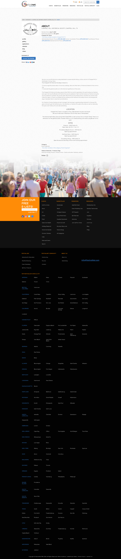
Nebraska (25, 425)
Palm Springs (37, 298)
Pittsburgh (72, 476)
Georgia (24, 346)
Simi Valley (85, 303)
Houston (60, 513)
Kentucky (25, 374)
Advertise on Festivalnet (28, 257)
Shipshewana (73, 369)
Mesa (47, 277)
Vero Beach (37, 339)
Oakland (24, 298)
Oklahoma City (38, 459)
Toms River (85, 431)
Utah (23, 523)
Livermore (72, 294)
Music (43, 208)
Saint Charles (73, 363)
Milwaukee (36, 544)
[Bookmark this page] (32, 216)
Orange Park (37, 334)
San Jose (48, 303)
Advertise (74, 219)
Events (44, 201)
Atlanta (36, 346)
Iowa (23, 352)
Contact (44, 264)
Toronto (48, 465)
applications (25, 44)
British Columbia (25, 288)
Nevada (24, 442)
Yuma (47, 281)
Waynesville (25, 420)
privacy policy (81, 556)
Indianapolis (61, 369)
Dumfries (48, 528)
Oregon (24, 471)
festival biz (80, 5)
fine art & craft (61, 222)
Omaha (48, 425)
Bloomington (37, 363)
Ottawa (36, 465)
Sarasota (84, 334)
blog (23, 49)
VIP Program (75, 212)
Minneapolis (49, 403)
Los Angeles (85, 294)
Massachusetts (26, 386)
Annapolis (36, 391)
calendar (24, 46)
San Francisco (37, 303)
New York (25, 448)
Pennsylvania (26, 476)
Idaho (24, 358)
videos (24, 51)
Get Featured (75, 215)
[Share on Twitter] (28, 62)
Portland (48, 471)
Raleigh (84, 414)
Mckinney (84, 513)
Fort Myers (73, 325)
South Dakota (24, 497)
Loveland (24, 314)
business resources (62, 226)
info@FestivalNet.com (90, 260)
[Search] (97, 2)
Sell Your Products (26, 268)
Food (43, 219)
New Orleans (49, 380)
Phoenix (60, 277)
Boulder (48, 308)
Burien (47, 538)
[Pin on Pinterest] (30, 62)
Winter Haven (61, 339)
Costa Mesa (37, 294)
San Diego (24, 303)
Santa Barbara (74, 303)
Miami (71, 329)
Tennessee (25, 503)
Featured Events (46, 240)
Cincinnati (48, 454)
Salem (59, 471)
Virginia (24, 528)
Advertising (65, 260)
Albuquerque (37, 437)
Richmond (84, 528)
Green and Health (46, 222)
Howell (60, 397)
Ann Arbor (36, 397)
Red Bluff (48, 298)
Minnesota (25, 403)
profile (24, 39)
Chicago (48, 363)
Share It (24, 62)
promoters (65, 5)
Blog (98, 5)
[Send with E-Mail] (33, 62)
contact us (89, 556)
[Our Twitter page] (29, 216)
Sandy (47, 523)
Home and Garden (46, 229)
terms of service (61, 556)
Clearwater (37, 325)
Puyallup (60, 538)
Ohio (23, 454)
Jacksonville (25, 329)
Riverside (60, 298)
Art (42, 212)
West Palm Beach (49, 340)
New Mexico (26, 437)
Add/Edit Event (76, 205)
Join (88, 212)
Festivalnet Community (49, 253)
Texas (24, 509)
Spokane (84, 538)
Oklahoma (25, 459)
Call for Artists (45, 205)
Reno (47, 442)
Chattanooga (37, 503)
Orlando (48, 334)
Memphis (72, 503)
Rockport (36, 517)
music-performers (61, 215)
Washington (26, 538)
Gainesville (85, 325)
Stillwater (72, 403)
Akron (35, 454)
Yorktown (36, 533)
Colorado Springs (60, 309)
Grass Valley (61, 294)
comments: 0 (25, 55)
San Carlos (85, 298)
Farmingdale (61, 431)
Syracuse (84, 448)
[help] (47, 155)
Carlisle (36, 476)
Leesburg (48, 329)
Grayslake (60, 363)
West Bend (49, 544)
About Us (64, 253)
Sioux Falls (36, 496)
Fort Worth (37, 513)
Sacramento (73, 298)
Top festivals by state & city (31, 273)
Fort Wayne (49, 369)
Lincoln (36, 425)
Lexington (36, 374)
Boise (35, 358)
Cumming (48, 346)
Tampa (24, 339)
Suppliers (89, 215)
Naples (84, 329)
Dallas (23, 513)
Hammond (37, 380)
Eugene (36, 471)
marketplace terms (72, 556)
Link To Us (89, 222)
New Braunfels (26, 517)
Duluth (35, 403)
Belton (47, 509)
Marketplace (57, 5)
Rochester (72, 448)
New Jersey (26, 431)
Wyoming (25, 550)
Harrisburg (49, 476)
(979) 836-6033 (61, 39)
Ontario (24, 465)
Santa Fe (48, 437)
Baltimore (48, 391)
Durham (60, 414)
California (25, 294)
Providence (37, 482)
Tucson (36, 281)
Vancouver (37, 287)
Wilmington (37, 420)
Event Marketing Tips (77, 208)
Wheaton (84, 363)
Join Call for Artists (77, 222)
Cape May (36, 431)
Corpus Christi (85, 509)
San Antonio (49, 517)
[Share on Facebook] (26, 62)
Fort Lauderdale (62, 325)
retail (58, 208)
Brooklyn (48, 448)
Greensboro (73, 414)
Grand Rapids (49, 397)
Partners (89, 219)
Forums (44, 260)
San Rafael (61, 303)
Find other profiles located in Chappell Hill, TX (54, 37)
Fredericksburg (50, 513)
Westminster (73, 391)
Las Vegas (37, 442)
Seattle (72, 538)
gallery (24, 41)
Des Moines (37, 352)
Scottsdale (85, 277)
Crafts (43, 215)
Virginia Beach (25, 533)
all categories (60, 233)
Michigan (25, 397)
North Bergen (73, 431)
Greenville (48, 489)
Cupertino (48, 294)
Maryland (25, 391)
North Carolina (25, 415)
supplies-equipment (62, 219)
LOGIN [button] (75, 2)
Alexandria (37, 528)
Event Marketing (26, 264)
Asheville (36, 414)
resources (72, 5)
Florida (24, 325)
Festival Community (90, 5)
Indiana (24, 369)
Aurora (36, 308)
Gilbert (35, 277)
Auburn (36, 538)
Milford (36, 319)
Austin (35, 509)
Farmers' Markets (46, 233)
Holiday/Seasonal (46, 226)
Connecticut (26, 319)
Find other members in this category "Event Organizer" (56, 148)
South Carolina (25, 490)
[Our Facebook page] (23, 216)
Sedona (24, 281)
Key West (36, 329)
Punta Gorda (61, 334)
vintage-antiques (61, 212)
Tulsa (47, 459)
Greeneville (49, 503)
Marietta (60, 346)
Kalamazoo (73, 397)
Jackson (36, 550)
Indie (43, 237)
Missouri (25, 408)
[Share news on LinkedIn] (32, 62)
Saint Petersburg (73, 334)
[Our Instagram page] (26, 216)
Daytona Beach (50, 325)
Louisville (48, 374)
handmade (60, 205)
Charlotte (48, 414)
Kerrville (72, 513)
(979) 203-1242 (84, 39)
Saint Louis (49, 408)
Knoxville (60, 503)
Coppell (72, 509)
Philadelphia (61, 476)
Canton (60, 509)
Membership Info (91, 205)
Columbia (36, 489)
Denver (72, 308)
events (51, 5)
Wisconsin (25, 544)
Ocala (23, 334)
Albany (36, 448)
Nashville (84, 503)
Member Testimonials (92, 208)
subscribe (31, 212)
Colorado (25, 308)
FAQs (88, 229)
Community (45, 257)
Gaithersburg (61, 391)
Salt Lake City (37, 523)
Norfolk (72, 528)
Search (44, 244)
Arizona (24, 277)
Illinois (24, 363)
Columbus (60, 454)
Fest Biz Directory (26, 260)
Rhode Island (24, 483)
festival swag (60, 229)
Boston (36, 386)
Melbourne (61, 329)
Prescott (72, 277)
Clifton (47, 431)
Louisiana (25, 380)
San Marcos (61, 517)
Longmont (85, 308)
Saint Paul (60, 403)
